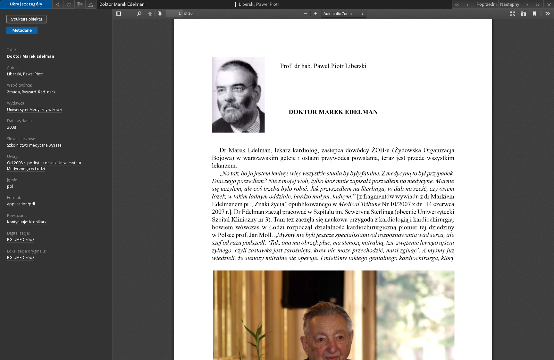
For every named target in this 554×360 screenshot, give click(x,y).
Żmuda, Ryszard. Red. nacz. (31, 92)
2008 (11, 127)
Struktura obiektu (26, 19)
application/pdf (21, 204)
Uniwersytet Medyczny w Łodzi (34, 109)
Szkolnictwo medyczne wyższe (34, 145)
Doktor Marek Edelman (30, 56)
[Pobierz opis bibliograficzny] (79, 4)
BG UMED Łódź (20, 239)
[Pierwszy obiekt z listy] (457, 4)
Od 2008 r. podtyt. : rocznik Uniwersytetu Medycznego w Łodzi (44, 165)
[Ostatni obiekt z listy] (538, 4)
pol (10, 186)
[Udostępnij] (57, 4)
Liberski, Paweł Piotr (25, 74)
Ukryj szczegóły (26, 4)
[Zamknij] (548, 4)
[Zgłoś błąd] (90, 4)
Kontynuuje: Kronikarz (26, 222)
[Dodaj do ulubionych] (68, 4)
